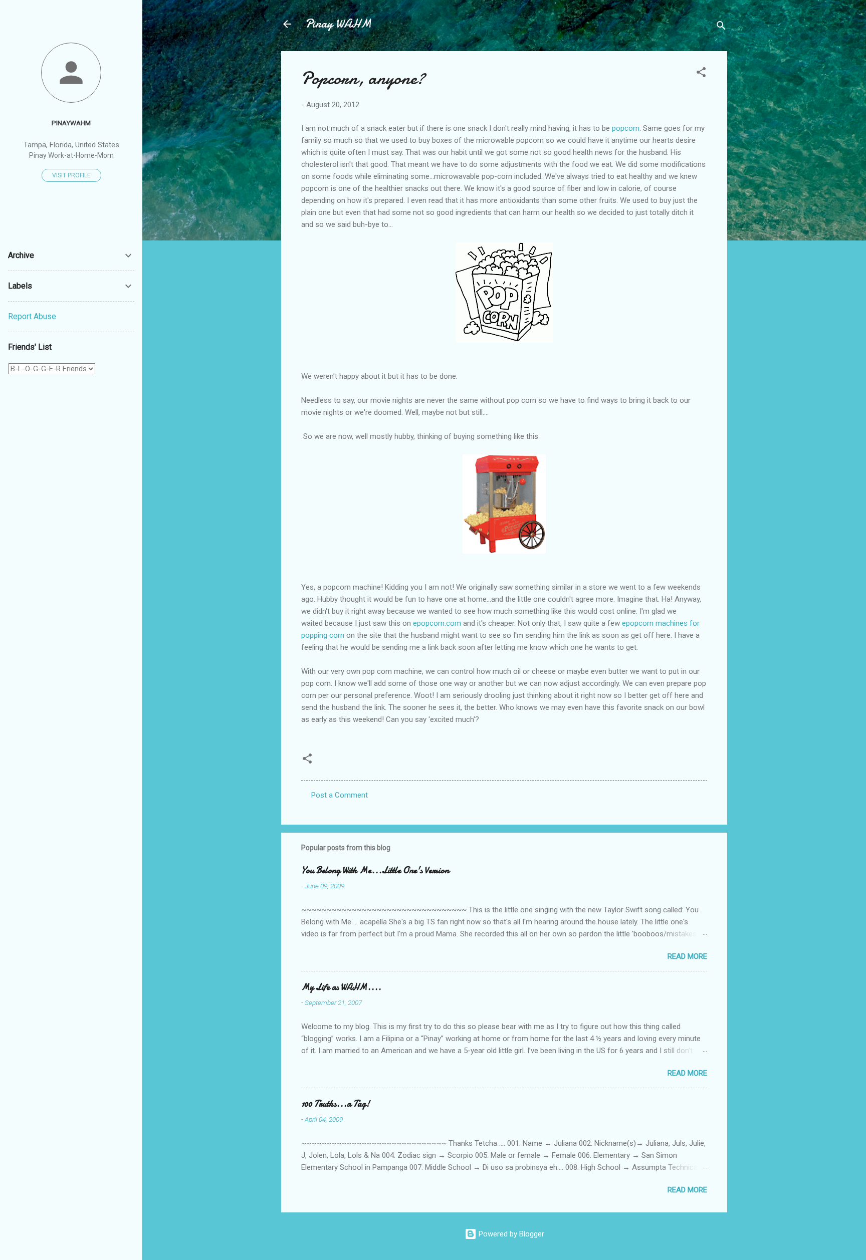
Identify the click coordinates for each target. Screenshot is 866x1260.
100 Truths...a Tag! (335, 1104)
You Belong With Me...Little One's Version (375, 870)
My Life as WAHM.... (341, 987)
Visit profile (71, 175)
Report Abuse (32, 316)
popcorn (625, 128)
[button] (701, 74)
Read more (687, 956)
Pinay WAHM (338, 24)
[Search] (721, 27)
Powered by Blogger (510, 1233)
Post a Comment (339, 795)
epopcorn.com (437, 623)
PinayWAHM (71, 123)
